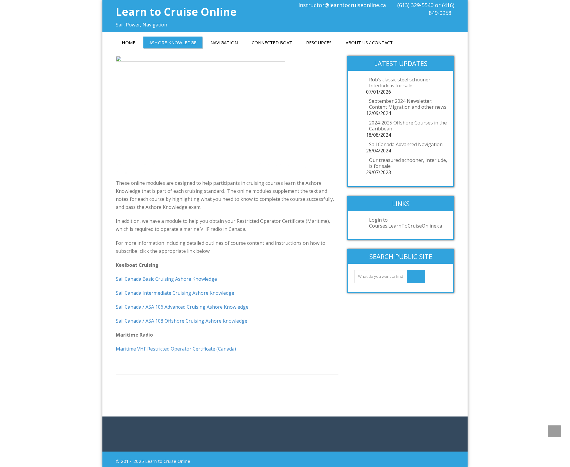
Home (128, 42)
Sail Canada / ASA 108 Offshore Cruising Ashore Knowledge (181, 321)
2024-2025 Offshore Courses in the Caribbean (408, 126)
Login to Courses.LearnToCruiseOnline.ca (405, 223)
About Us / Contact (369, 42)
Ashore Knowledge (173, 42)
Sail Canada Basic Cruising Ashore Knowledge (166, 279)
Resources (319, 42)
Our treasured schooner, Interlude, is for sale (408, 163)
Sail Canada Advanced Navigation (406, 144)
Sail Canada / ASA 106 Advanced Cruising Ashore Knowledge (182, 307)
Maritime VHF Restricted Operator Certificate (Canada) (176, 348)
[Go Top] (554, 431)
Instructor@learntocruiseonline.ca (342, 5)
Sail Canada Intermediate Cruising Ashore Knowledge (175, 293)
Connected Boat (272, 42)
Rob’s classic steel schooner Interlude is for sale (399, 83)
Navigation (224, 42)
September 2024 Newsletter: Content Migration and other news (407, 104)
